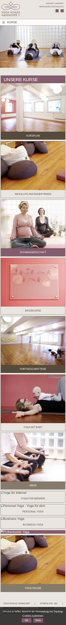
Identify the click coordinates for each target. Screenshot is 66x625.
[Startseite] (11, 9)
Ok (26, 620)
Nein (38, 620)
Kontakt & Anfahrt (55, 3)
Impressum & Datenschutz (51, 7)
